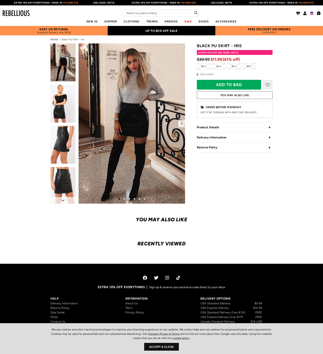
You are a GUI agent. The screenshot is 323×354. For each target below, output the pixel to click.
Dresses (171, 21)
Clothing (131, 21)
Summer (110, 21)
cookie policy (181, 338)
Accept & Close (161, 346)
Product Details (208, 127)
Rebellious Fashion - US (16, 11)
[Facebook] (145, 278)
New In (92, 21)
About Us (131, 303)
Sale (188, 21)
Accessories (226, 21)
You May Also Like (234, 95)
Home (54, 39)
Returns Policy (207, 147)
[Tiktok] (178, 278)
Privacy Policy (134, 312)
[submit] (195, 13)
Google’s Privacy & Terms (164, 333)
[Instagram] (167, 278)
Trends (152, 21)
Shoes (204, 21)
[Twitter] (156, 278)
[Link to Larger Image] (132, 123)
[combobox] (161, 13)
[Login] (305, 13)
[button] (318, 13)
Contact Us (57, 321)
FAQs (54, 317)
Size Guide (57, 312)
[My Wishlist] (298, 13)
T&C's (129, 308)
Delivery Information (211, 137)
